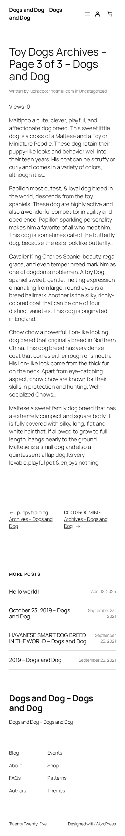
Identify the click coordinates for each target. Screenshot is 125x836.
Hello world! (24, 591)
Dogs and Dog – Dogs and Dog (35, 13)
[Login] (97, 14)
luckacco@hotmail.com (51, 91)
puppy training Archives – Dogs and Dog (30, 519)
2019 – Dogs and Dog (35, 660)
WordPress (106, 824)
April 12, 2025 (103, 591)
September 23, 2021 (105, 638)
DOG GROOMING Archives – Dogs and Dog (85, 519)
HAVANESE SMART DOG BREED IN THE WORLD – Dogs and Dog (47, 638)
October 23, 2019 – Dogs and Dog (39, 613)
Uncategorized (93, 91)
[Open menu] (87, 14)
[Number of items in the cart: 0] (110, 14)
